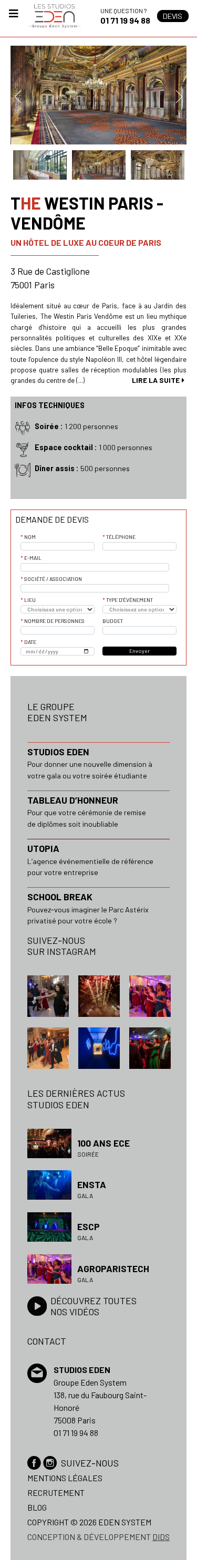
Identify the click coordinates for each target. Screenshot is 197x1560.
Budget (112, 621)
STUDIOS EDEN (58, 751)
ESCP (88, 1226)
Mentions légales (64, 1478)
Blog (37, 1507)
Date (30, 642)
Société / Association (53, 579)
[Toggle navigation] (13, 16)
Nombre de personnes (54, 621)
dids (161, 1537)
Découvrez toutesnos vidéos (93, 1306)
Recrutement (56, 1492)
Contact (46, 1341)
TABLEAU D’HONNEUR (72, 800)
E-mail (33, 558)
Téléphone (121, 537)
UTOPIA (43, 848)
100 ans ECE (103, 1143)
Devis (172, 16)
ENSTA (91, 1184)
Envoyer (139, 651)
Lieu (30, 600)
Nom (30, 537)
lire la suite (156, 380)
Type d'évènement (129, 600)
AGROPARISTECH (113, 1268)
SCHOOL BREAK (59, 896)
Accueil (54, 16)
